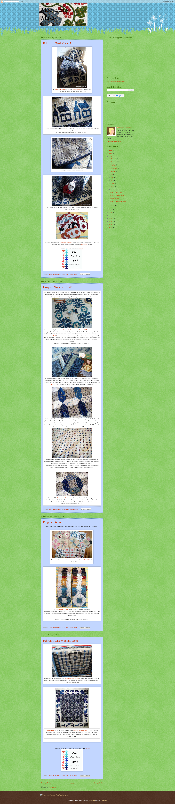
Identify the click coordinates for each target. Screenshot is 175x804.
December (114, 159)
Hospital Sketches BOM (57, 287)
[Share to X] (85, 274)
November (114, 162)
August (113, 171)
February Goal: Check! (57, 43)
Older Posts (98, 782)
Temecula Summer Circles (71, 678)
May (112, 180)
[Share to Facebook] (87, 274)
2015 (110, 218)
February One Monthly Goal (60, 640)
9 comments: (74, 627)
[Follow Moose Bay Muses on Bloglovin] (115, 97)
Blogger (104, 800)
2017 (110, 212)
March (113, 187)
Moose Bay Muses (55, 13)
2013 (110, 225)
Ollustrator (92, 800)
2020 (110, 153)
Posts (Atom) (52, 787)
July (112, 174)
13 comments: (73, 274)
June (112, 177)
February (113, 190)
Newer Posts (46, 782)
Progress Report (53, 522)
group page (54, 384)
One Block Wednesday (66, 242)
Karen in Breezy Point (125, 128)
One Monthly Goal (59, 89)
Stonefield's (84, 244)
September (114, 168)
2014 (110, 221)
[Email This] (81, 274)
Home (72, 782)
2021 (110, 150)
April (112, 184)
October (113, 165)
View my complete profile (114, 141)
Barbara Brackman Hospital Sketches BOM (75, 330)
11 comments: (73, 775)
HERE (81, 248)
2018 (110, 209)
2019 (110, 156)
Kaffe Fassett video (62, 498)
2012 (110, 228)
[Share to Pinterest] (89, 274)
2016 (110, 215)
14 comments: (74, 509)
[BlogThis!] (83, 274)
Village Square (77, 89)
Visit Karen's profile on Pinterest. (116, 81)
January (113, 205)
